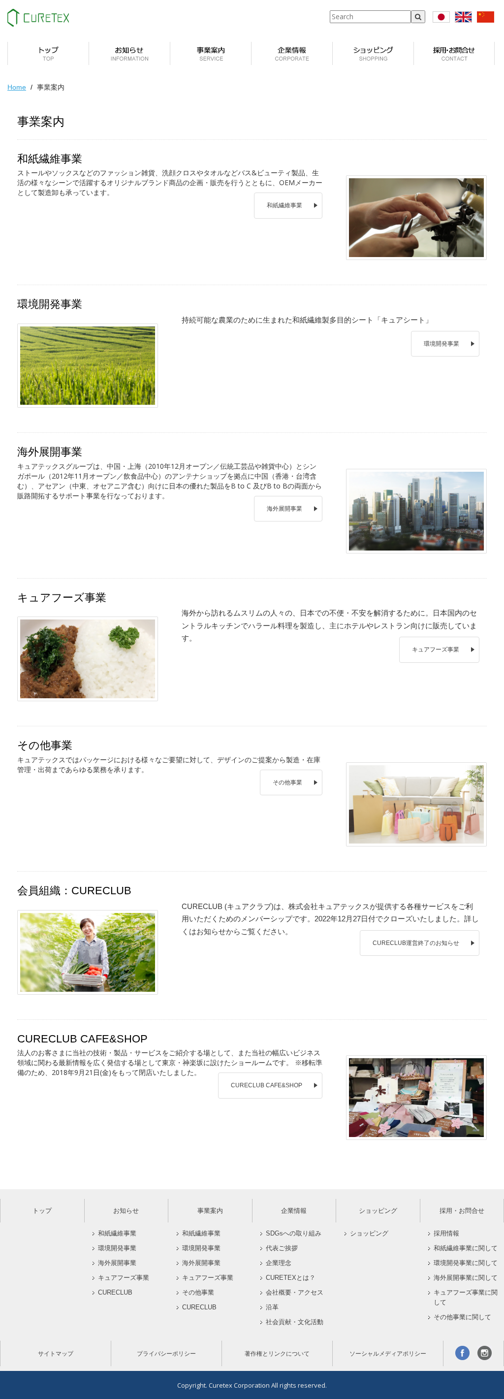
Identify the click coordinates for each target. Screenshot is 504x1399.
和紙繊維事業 (284, 205)
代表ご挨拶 (282, 1248)
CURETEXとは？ (290, 1277)
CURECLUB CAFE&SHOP (266, 1085)
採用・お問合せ (462, 1210)
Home (16, 87)
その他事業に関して (462, 1317)
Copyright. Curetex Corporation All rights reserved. (252, 1385)
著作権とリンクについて (277, 1353)
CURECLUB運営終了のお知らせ (416, 943)
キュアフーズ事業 (435, 649)
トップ (42, 1210)
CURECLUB (115, 1292)
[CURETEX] (38, 18)
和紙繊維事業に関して (466, 1248)
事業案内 (210, 1210)
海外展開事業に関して (466, 1277)
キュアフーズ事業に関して (466, 1297)
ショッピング (378, 1210)
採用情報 (446, 1233)
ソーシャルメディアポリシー (387, 1353)
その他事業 (287, 782)
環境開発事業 (441, 343)
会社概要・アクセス (294, 1292)
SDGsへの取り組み (293, 1233)
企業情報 (294, 1210)
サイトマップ (55, 1353)
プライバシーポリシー (166, 1353)
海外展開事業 (284, 508)
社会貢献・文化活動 (294, 1322)
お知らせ (126, 1210)
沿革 (272, 1307)
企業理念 (278, 1263)
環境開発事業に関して (466, 1263)
